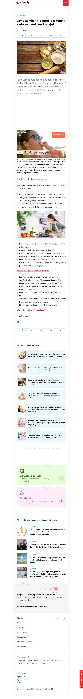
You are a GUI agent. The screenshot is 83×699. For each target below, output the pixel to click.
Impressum (21, 677)
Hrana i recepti (22, 632)
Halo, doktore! (22, 637)
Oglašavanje (21, 673)
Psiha (19, 623)
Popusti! (26, 663)
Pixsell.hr (34, 663)
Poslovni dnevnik (32, 660)
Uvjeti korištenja (22, 680)
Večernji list (21, 660)
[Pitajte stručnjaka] (81, 679)
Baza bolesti (21, 646)
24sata (19, 663)
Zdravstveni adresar (24, 642)
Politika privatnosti (23, 683)
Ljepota (20, 627)
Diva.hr (42, 660)
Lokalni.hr (49, 660)
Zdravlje (20, 618)
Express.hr (43, 663)
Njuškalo (58, 660)
